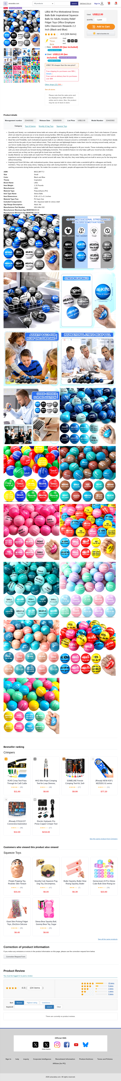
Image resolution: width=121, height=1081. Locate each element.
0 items (110, 994)
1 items (110, 991)
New (62, 48)
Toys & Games (30, 126)
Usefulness (46, 1003)
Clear (59, 1007)
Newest (19, 1003)
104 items (35, 988)
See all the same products (107, 939)
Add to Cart (103, 26)
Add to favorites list (103, 34)
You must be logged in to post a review (18, 976)
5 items (110, 986)
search (74, 4)
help (17, 1059)
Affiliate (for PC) (59, 1063)
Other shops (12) (53, 84)
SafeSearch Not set (85, 3)
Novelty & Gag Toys (46, 126)
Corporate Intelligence (42, 1059)
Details (48, 74)
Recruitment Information (65, 1059)
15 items (111, 983)
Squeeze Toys (61, 126)
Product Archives (86, 1059)
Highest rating (32, 1003)
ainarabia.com (14, 3)
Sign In (97, 4)
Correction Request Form (15, 957)
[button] (115, 3)
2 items (110, 989)
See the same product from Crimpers (103, 839)
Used (61, 57)
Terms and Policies (105, 1059)
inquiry (26, 1059)
